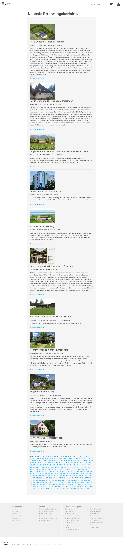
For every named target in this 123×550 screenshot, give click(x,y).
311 (44, 486)
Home (14, 509)
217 (52, 476)
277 (59, 482)
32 (35, 458)
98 (67, 463)
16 (61, 456)
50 (79, 458)
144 (80, 467)
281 (71, 482)
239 (60, 478)
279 (65, 482)
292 (44, 484)
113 (48, 465)
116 (57, 465)
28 (89, 456)
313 (50, 486)
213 (40, 476)
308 (34, 486)
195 (46, 473)
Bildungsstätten (70, 509)
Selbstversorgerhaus (96, 522)
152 (43, 469)
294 (50, 484)
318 (65, 486)
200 (61, 473)
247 (86, 478)
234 (44, 478)
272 (43, 482)
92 (52, 463)
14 (57, 456)
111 (43, 465)
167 (88, 469)
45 (67, 458)
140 (68, 467)
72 (69, 461)
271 (40, 482)
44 (65, 458)
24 (80, 456)
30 (31, 458)
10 (48, 456)
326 (91, 486)
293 (47, 484)
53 (86, 458)
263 (75, 480)
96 (62, 463)
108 (34, 465)
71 (66, 461)
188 (87, 471)
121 (71, 465)
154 (49, 469)
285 (84, 482)
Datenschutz (16, 520)
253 (43, 480)
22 (75, 456)
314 (53, 486)
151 (40, 469)
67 (57, 461)
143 (77, 467)
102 (78, 463)
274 (50, 482)
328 (34, 489)
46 (70, 458)
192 (37, 473)
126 (86, 465)
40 (55, 458)
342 (81, 489)
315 (56, 486)
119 (65, 465)
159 (64, 469)
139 (64, 467)
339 (71, 489)
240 (63, 478)
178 (57, 471)
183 (72, 471)
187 (84, 471)
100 (72, 463)
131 (40, 467)
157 (58, 469)
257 (56, 480)
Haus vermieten (98, 4)
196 (49, 473)
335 (57, 489)
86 (38, 463)
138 (61, 467)
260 (66, 480)
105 (87, 463)
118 (62, 465)
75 (75, 461)
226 (80, 476)
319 (68, 486)
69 (62, 461)
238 (57, 478)
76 (78, 461)
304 (82, 484)
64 (50, 461)
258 (59, 480)
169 (31, 471)
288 (31, 484)
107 (31, 465)
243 (73, 478)
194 (43, 473)
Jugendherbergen (95, 511)
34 (40, 458)
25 (82, 456)
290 (37, 484)
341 (77, 489)
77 (80, 461)
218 (55, 476)
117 (60, 465)
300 (69, 484)
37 (48, 458)
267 (89, 480)
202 (67, 473)
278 (62, 482)
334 (54, 489)
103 (81, 463)
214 (43, 476)
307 (31, 486)
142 (74, 467)
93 (55, 463)
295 (53, 484)
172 (39, 471)
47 (72, 458)
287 (91, 482)
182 (69, 471)
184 (75, 471)
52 (84, 458)
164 (79, 469)
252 (40, 480)
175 (48, 471)
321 (75, 486)
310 (41, 486)
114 (51, 465)
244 (76, 478)
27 (87, 456)
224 (73, 476)
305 (86, 484)
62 (45, 461)
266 (85, 480)
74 (73, 461)
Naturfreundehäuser (96, 518)
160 (67, 469)
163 (76, 469)
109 (37, 465)
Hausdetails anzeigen (37, 79)
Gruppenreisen (69, 522)
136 (55, 467)
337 (64, 489)
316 (59, 486)
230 (31, 478)
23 (77, 456)
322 (78, 486)
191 (34, 473)
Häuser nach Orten (45, 513)
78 (82, 461)
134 (49, 467)
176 (51, 471)
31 (33, 458)
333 (50, 489)
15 (59, 456)
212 (37, 476)
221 (64, 476)
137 (58, 467)
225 (76, 476)
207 (83, 473)
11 (50, 456)
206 (80, 473)
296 (56, 484)
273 (46, 482)
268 (31, 482)
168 (91, 469)
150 (37, 469)
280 (68, 482)
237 (54, 478)
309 (37, 486)
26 (84, 456)
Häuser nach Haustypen (46, 516)
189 (90, 471)
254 (47, 480)
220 (61, 476)
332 (47, 489)
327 (31, 489)
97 (64, 463)
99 (69, 463)
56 (30, 461)
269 (34, 482)
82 (92, 461)
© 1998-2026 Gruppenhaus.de (37, 544)
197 (52, 473)
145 (83, 467)
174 (45, 471)
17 (63, 456)
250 (34, 480)
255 (50, 480)
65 (52, 461)
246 (83, 478)
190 (31, 473)
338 (67, 489)
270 (37, 482)
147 (89, 467)
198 (55, 473)
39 (52, 458)
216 (49, 476)
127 (89, 465)
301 (72, 484)
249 (31, 480)
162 (73, 469)
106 (90, 463)
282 (74, 482)
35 (43, 458)
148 (31, 469)
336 (61, 489)
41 (57, 458)
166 (85, 469)
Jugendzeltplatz (95, 513)
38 (50, 458)
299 (66, 484)
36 (45, 458)
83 (31, 463)
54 (89, 458)
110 (40, 465)
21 (72, 456)
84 (33, 463)
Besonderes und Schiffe (72, 516)
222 (67, 476)
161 (70, 469)
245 (80, 478)
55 (91, 458)
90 (48, 463)
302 (76, 484)
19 (68, 456)
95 (59, 463)
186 (81, 471)
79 (85, 461)
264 (79, 480)
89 (45, 463)
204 (74, 473)
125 (83, 465)
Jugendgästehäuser (96, 509)
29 (91, 456)
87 (40, 463)
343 (84, 489)
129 (34, 467)
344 (87, 489)
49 (77, 458)
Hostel (67, 527)
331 (44, 489)
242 (70, 478)
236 (50, 478)
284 (81, 482)
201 (64, 473)
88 (43, 463)
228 (86, 476)
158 (61, 469)
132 (43, 467)
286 (88, 482)
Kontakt (14, 513)
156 (55, 469)
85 (35, 463)
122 (74, 465)
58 (35, 461)
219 (58, 476)
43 (62, 458)
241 (67, 478)
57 (33, 461)
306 (89, 484)
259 (63, 480)
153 (46, 469)
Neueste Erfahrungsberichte (48, 518)
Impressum (15, 518)
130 (37, 467)
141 (71, 467)
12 (52, 456)
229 (89, 476)
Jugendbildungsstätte (72, 529)
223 (70, 476)
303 (79, 484)
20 (70, 456)
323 (81, 486)
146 (86, 467)
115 (54, 465)
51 (82, 458)
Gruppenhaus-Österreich (73, 518)
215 (46, 476)
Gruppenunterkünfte (71, 525)
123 (77, 465)
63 (47, 461)
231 (34, 478)
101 (75, 463)
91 (50, 463)
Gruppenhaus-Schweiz (72, 520)
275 (53, 482)
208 (87, 473)
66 (55, 461)
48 (75, 458)
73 (71, 461)
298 (63, 484)
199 (58, 473)
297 (60, 484)
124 (80, 465)
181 (66, 471)
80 (87, 461)
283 (78, 482)
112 (45, 465)
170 (34, 471)
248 (89, 478)
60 (40, 461)
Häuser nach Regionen (46, 511)
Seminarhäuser (95, 525)
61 (42, 461)
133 (46, 467)
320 (72, 486)
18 (66, 456)
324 (84, 486)
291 (41, 484)
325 (88, 486)
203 (70, 473)
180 (63, 471)
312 (47, 486)
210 (31, 476)
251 (37, 480)
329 (37, 489)
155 (52, 469)
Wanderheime (69, 513)
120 (68, 465)
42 (60, 458)
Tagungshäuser (95, 527)
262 (72, 480)
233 (40, 478)
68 (60, 461)
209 (90, 473)
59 (37, 461)
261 (69, 480)
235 (47, 478)
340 (74, 489)
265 (82, 480)
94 (57, 463)
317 (62, 486)
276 (56, 482)
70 (64, 461)
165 (82, 469)
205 (77, 473)
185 (78, 471)
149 (34, 469)
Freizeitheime (69, 511)
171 (37, 471)
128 (31, 467)
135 (52, 467)
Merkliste (15, 511)
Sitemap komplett (44, 520)
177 (54, 471)
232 (37, 478)
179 (60, 471)
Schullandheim (94, 520)
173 (42, 471)
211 (34, 476)
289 (34, 484)
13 (55, 456)
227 (83, 476)
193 (40, 473)
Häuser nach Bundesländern (48, 509)
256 (53, 480)
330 (40, 489)
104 (84, 463)
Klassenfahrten (95, 516)
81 (89, 461)
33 (38, 458)
